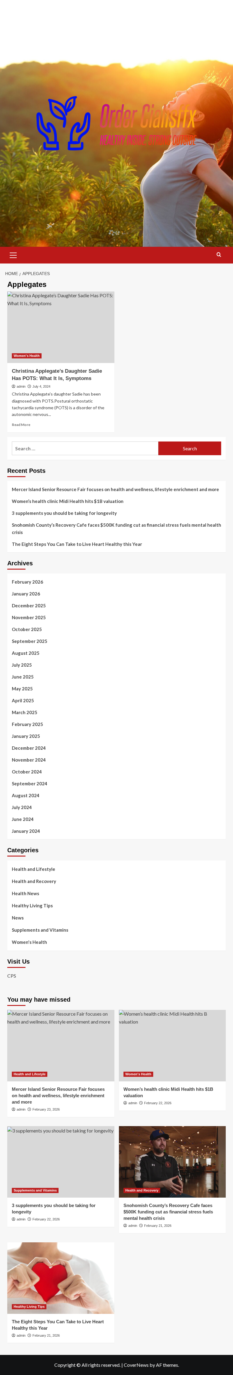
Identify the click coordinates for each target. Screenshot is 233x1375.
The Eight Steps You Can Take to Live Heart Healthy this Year (77, 544)
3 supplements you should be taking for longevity (64, 513)
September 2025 (29, 641)
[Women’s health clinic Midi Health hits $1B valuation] (172, 1045)
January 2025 (26, 736)
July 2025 (22, 665)
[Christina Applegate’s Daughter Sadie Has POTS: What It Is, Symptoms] (60, 327)
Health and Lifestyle (33, 869)
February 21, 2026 (157, 1225)
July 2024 (22, 807)
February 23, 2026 (46, 1109)
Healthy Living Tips (32, 905)
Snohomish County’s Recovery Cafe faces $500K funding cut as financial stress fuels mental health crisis (116, 528)
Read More (21, 424)
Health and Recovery (34, 881)
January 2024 (26, 831)
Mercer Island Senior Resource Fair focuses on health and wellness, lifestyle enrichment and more (115, 489)
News (18, 917)
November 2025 (29, 617)
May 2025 (22, 688)
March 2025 (24, 712)
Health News (25, 893)
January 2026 (26, 593)
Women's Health (27, 356)
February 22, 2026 (157, 1103)
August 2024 (25, 795)
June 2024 (23, 819)
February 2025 (27, 724)
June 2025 (23, 676)
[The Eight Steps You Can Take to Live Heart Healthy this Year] (60, 1278)
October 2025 (27, 629)
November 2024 (29, 760)
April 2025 (23, 700)
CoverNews (136, 1365)
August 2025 (25, 653)
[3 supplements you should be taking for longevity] (60, 1162)
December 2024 (29, 748)
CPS (11, 976)
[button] (13, 254)
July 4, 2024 (41, 386)
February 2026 (27, 582)
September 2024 (29, 783)
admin (21, 386)
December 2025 (29, 605)
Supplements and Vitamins (40, 930)
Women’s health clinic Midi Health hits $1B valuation (67, 501)
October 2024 (27, 771)
